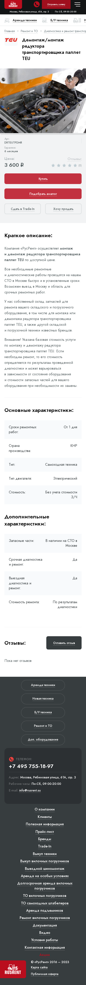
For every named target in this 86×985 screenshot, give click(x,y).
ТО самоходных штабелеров (45, 903)
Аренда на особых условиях (45, 875)
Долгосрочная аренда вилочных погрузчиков (44, 886)
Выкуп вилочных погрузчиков (44, 861)
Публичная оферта (44, 974)
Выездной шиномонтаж (44, 868)
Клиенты (45, 816)
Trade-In (44, 846)
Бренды (44, 839)
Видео (44, 932)
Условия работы (44, 939)
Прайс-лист (45, 831)
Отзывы (74, 159)
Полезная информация (45, 824)
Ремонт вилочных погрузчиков (45, 917)
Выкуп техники (45, 853)
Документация (45, 925)
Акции (44, 954)
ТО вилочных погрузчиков (44, 895)
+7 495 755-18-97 (31, 766)
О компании (45, 809)
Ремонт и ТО (29, 31)
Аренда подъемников (44, 910)
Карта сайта (39, 967)
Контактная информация (45, 947)
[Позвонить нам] (37, 4)
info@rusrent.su (30, 790)
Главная (9, 31)
